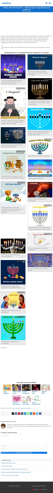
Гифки (13, 408)
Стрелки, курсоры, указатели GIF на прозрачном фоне (16, 472)
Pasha (3, 408)
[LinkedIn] (31, 413)
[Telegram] (25, 413)
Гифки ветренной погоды (8, 463)
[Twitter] (37, 413)
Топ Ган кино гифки (7, 466)
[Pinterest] (19, 413)
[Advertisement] (26, 23)
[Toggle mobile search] (46, 3)
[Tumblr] (22, 413)
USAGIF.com (24, 11)
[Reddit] (34, 413)
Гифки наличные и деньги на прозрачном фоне (14, 469)
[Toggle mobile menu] (50, 3)
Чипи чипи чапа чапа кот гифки (10, 475)
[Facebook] (40, 413)
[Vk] (16, 413)
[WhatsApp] (28, 413)
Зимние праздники (20, 408)
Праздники (29, 11)
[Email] (13, 413)
